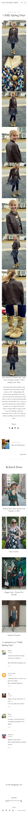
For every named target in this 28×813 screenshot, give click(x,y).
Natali (9, 650)
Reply (9, 666)
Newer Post (23, 454)
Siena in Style (11, 673)
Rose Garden (14, 552)
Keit (9, 694)
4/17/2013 (10, 652)
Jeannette (10, 734)
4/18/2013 (10, 736)
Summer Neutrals (14, 635)
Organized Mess (10, 3)
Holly (9, 714)
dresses (10, 12)
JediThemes (24, 810)
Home (14, 807)
